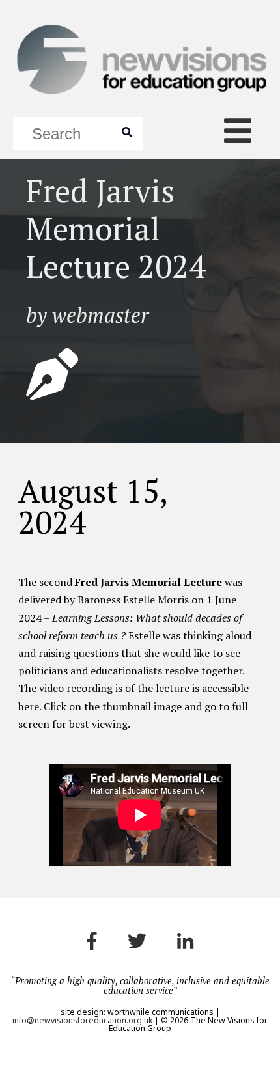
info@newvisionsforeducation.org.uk (82, 1020)
